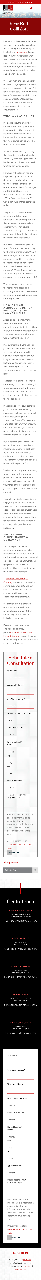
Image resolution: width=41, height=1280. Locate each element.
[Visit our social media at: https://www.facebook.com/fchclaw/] (14, 1253)
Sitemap (28, 1266)
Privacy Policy (20, 1269)
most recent (22, 52)
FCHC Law (27, 1260)
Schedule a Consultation (20, 2)
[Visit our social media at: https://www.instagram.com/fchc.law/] (18, 1253)
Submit (12, 852)
